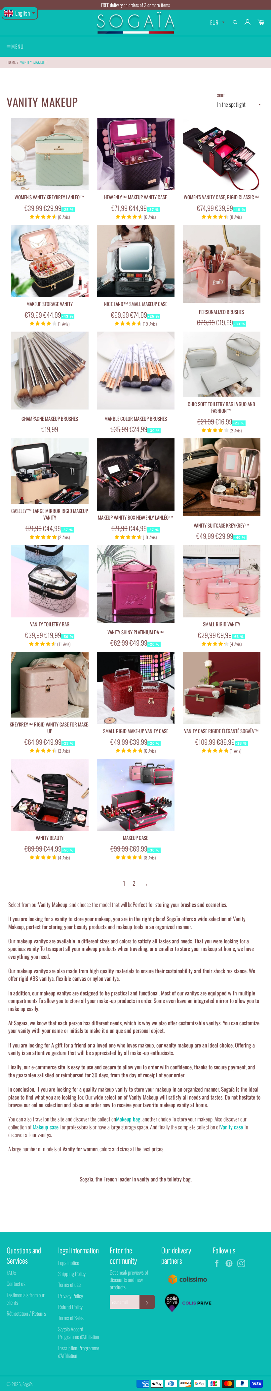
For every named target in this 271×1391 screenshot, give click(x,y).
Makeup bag (128, 1119)
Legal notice (68, 1263)
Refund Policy (70, 1307)
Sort (221, 95)
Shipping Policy (72, 1274)
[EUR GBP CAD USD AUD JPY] (216, 22)
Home (11, 62)
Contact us (16, 1284)
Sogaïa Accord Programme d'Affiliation (78, 1333)
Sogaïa (27, 1384)
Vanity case (231, 1127)
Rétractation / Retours (26, 1313)
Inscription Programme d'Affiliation (78, 1351)
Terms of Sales (71, 1318)
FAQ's (11, 1273)
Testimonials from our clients (26, 1298)
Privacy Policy (70, 1296)
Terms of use (69, 1285)
